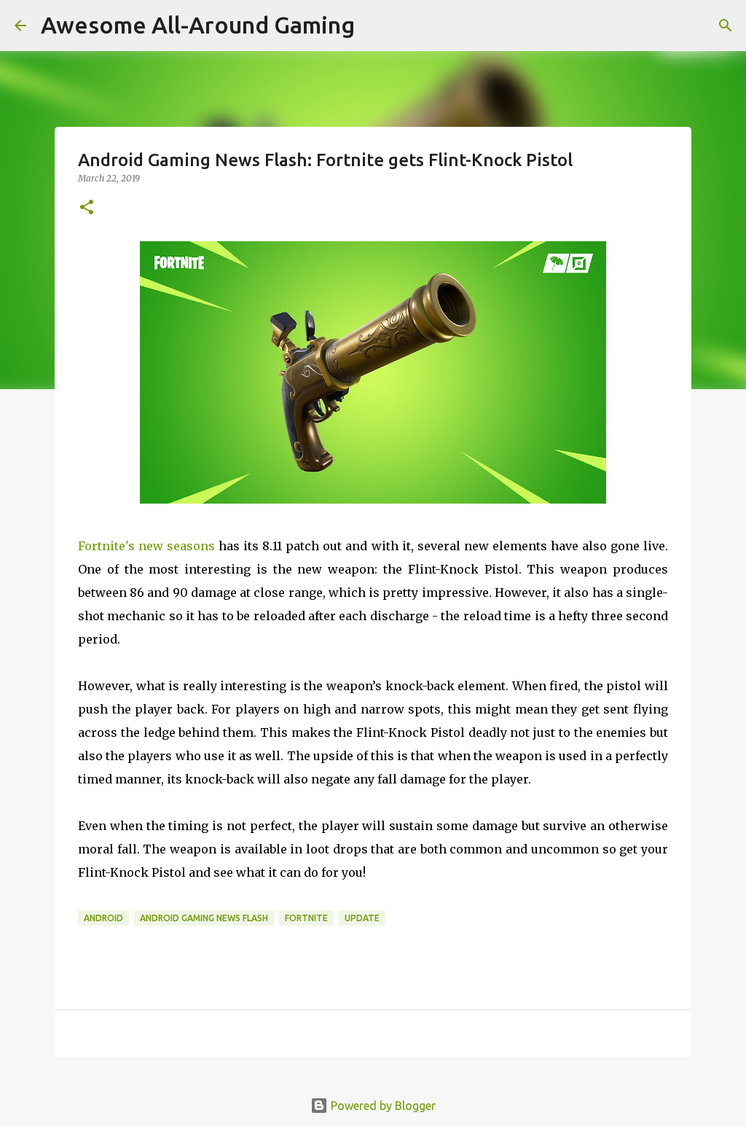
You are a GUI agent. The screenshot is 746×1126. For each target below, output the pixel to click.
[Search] (725, 25)
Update (362, 918)
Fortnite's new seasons (146, 546)
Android (103, 918)
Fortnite (306, 918)
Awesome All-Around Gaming (198, 25)
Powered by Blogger (382, 1105)
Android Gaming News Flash (204, 918)
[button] (86, 208)
